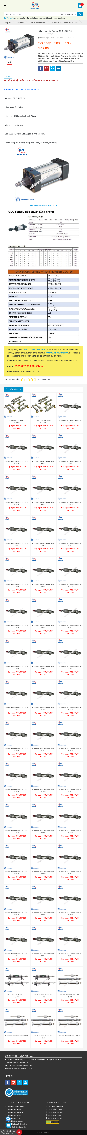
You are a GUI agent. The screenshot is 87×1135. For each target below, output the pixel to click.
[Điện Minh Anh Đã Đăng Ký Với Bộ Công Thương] (43, 1091)
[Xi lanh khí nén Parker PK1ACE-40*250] (17, 446)
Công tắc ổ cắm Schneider (16, 1127)
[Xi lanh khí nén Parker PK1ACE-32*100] (17, 651)
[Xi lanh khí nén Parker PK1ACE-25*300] (43, 692)
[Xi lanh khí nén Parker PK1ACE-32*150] (43, 610)
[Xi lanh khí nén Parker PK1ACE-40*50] (43, 528)
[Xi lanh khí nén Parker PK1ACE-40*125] (43, 487)
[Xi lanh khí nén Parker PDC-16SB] (43, 980)
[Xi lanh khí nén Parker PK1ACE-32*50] (70, 651)
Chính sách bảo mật (55, 1118)
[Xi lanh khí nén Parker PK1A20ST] (17, 405)
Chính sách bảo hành (55, 1112)
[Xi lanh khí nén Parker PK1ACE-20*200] (43, 857)
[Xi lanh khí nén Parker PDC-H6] (70, 1021)
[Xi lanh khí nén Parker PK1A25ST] (43, 405)
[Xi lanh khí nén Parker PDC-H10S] (43, 1021)
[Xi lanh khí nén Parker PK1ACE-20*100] (70, 898)
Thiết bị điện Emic (13, 1118)
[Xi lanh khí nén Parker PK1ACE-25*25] (43, 816)
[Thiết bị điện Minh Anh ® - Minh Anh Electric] (41, 5)
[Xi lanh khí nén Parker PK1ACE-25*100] (43, 775)
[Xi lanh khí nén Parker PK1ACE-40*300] (70, 405)
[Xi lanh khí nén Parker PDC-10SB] (17, 980)
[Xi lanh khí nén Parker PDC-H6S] (17, 1021)
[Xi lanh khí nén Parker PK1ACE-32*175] (17, 610)
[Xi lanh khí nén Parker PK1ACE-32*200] (70, 569)
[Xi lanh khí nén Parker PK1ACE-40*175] (70, 446)
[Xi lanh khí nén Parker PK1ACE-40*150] (17, 487)
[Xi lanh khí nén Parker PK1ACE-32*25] (17, 692)
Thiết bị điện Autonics (15, 1121)
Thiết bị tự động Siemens (16, 1106)
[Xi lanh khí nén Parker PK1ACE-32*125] (70, 610)
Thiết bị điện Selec (14, 1115)
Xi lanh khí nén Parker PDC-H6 (70, 1036)
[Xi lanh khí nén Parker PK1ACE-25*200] (17, 734)
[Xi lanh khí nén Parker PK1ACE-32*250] (43, 569)
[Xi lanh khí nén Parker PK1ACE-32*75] (43, 651)
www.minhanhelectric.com (23, 1068)
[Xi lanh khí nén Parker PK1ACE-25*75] (70, 775)
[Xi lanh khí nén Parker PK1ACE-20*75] (17, 939)
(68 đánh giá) (49, 34)
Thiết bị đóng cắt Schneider (17, 1124)
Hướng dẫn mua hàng (56, 1109)
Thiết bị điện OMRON (15, 1112)
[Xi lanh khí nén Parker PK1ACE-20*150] (17, 898)
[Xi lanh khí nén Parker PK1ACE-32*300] (17, 569)
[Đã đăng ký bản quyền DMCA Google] (52, 1122)
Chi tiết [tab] (8, 76)
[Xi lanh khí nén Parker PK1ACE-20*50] (43, 939)
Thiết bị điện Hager (14, 1109)
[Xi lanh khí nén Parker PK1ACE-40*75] (17, 528)
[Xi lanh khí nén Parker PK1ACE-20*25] (70, 939)
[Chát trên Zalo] (8, 1118)
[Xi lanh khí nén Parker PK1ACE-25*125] (17, 775)
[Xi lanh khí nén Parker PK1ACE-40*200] (43, 446)
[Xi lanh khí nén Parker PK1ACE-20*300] (70, 816)
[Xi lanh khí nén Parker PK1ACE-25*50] (17, 816)
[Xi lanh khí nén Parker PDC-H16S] (70, 980)
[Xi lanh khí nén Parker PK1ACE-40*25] (70, 528)
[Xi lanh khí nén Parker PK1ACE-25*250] (70, 692)
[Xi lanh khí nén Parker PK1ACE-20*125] (43, 898)
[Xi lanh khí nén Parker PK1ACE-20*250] (17, 857)
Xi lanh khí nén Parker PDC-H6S (16, 1036)
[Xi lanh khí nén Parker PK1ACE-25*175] (43, 734)
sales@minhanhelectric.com (22, 1065)
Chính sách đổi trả (54, 1115)
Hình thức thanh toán (55, 1106)
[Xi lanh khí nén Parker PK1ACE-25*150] (70, 734)
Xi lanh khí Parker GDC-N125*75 (43, 206)
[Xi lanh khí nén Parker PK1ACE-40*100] (70, 487)
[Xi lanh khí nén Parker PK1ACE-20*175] (70, 857)
